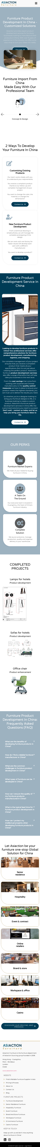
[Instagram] (9, 1139)
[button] (20, 744)
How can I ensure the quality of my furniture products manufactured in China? (18, 796)
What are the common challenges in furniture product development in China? (18, 768)
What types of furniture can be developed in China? (18, 780)
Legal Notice (28, 1146)
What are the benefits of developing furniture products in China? (19, 744)
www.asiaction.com (10, 1071)
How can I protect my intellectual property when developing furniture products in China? (19, 824)
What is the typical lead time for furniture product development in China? (19, 809)
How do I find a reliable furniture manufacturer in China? (19, 756)
